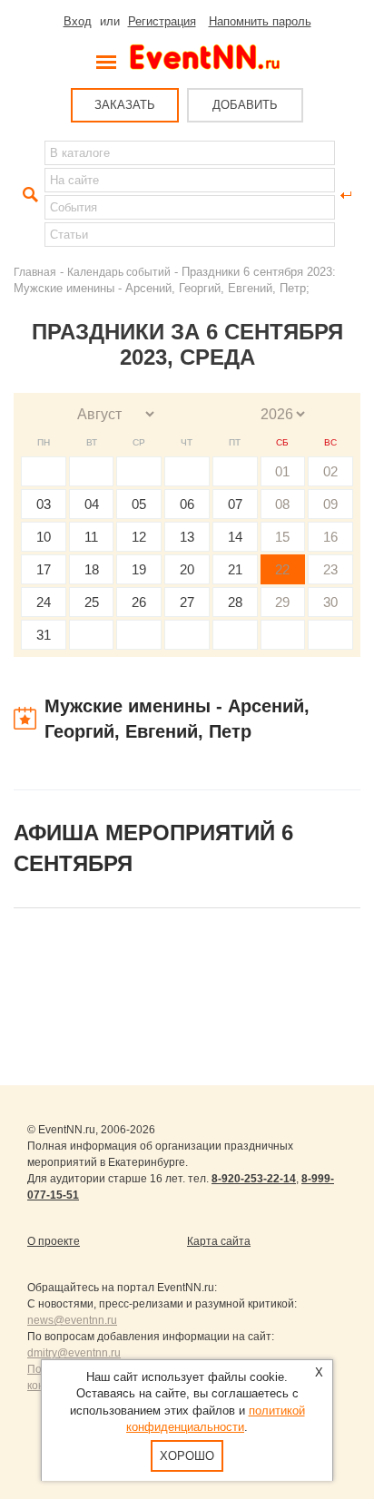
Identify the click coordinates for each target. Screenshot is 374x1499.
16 (330, 536)
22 (282, 569)
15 (282, 536)
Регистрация (162, 21)
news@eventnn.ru (72, 1320)
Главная (35, 272)
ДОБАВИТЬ (245, 105)
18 (91, 569)
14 (235, 536)
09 (330, 504)
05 (139, 504)
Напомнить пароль (260, 21)
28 (235, 602)
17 (43, 569)
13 (187, 536)
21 (235, 569)
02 (330, 471)
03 (43, 504)
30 (330, 602)
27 (187, 602)
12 (139, 536)
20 (187, 569)
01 (282, 471)
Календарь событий (119, 272)
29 (282, 602)
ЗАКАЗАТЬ (124, 105)
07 (235, 504)
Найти (28, 195)
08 (282, 504)
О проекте (53, 1241)
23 (330, 569)
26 (139, 602)
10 (43, 536)
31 (43, 634)
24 (43, 602)
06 (187, 504)
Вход (78, 21)
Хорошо (187, 1456)
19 (139, 569)
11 (91, 536)
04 (91, 504)
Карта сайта (219, 1241)
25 (91, 602)
